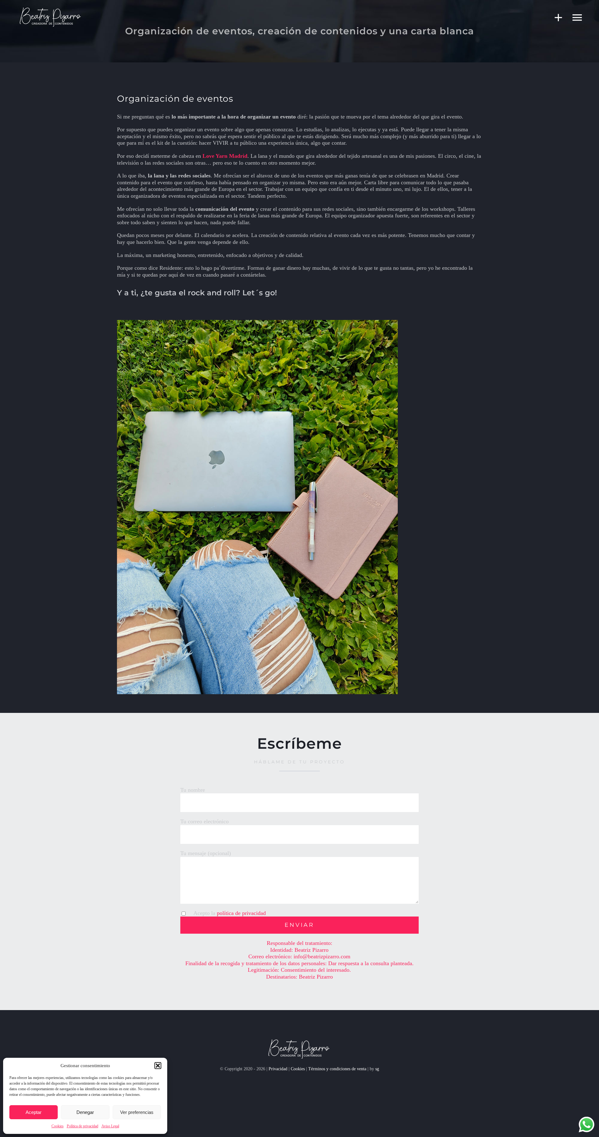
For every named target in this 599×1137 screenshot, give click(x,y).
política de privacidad (241, 913)
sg (377, 1069)
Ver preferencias (136, 1112)
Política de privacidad (82, 1126)
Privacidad (278, 1069)
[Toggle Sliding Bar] (555, 17)
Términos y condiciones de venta (338, 1069)
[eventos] (51, 9)
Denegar (85, 1112)
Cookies (57, 1126)
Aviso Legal (110, 1126)
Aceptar (33, 1112)
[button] (158, 1065)
